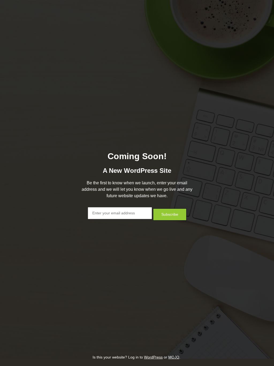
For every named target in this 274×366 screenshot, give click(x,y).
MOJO (173, 357)
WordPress (153, 357)
